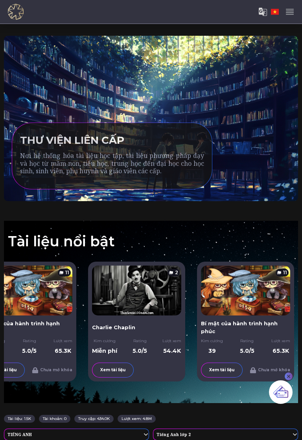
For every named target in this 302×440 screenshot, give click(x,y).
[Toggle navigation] (290, 12)
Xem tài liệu (94, 369)
